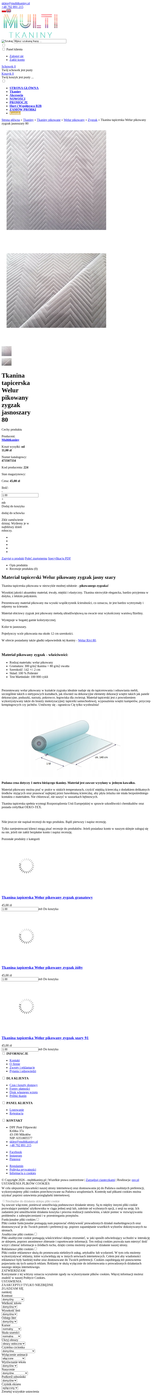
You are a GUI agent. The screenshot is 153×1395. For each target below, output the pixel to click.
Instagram (16, 1155)
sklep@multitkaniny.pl (16, 3)
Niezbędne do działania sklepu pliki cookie (33, 1201)
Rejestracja (16, 1113)
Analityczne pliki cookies (17, 1234)
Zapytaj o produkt (13, 558)
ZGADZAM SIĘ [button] (13, 1288)
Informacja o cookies (23, 1173)
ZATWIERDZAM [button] (13, 1270)
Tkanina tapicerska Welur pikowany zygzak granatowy (47, 897)
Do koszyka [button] (50, 909)
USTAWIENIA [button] (12, 1281)
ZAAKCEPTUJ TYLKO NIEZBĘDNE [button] (27, 1285)
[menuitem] (80, 88)
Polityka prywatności (23, 1169)
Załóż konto (17, 59)
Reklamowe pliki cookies (17, 1249)
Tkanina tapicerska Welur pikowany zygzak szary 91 (45, 1038)
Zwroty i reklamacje (22, 1067)
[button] (4, 11)
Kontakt (15, 1060)
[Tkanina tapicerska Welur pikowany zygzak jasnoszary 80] (56, 234)
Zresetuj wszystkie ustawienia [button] (20, 1391)
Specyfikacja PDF (59, 558)
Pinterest (15, 1159)
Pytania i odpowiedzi (23, 1071)
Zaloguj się (17, 56)
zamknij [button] (7, 1292)
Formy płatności (20, 1088)
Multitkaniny (10, 440)
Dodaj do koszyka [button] (13, 506)
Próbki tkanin (18, 1096)
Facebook (16, 1152)
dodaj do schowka (13, 513)
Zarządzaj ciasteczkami (100, 1180)
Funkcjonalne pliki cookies (18, 1219)
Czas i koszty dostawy (24, 1085)
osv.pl (135, 1180)
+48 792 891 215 (12, 7)
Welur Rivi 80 (87, 640)
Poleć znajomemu (36, 558)
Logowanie (17, 1109)
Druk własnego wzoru (24, 1092)
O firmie (15, 1064)
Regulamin (16, 1166)
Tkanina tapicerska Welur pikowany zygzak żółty (42, 967)
